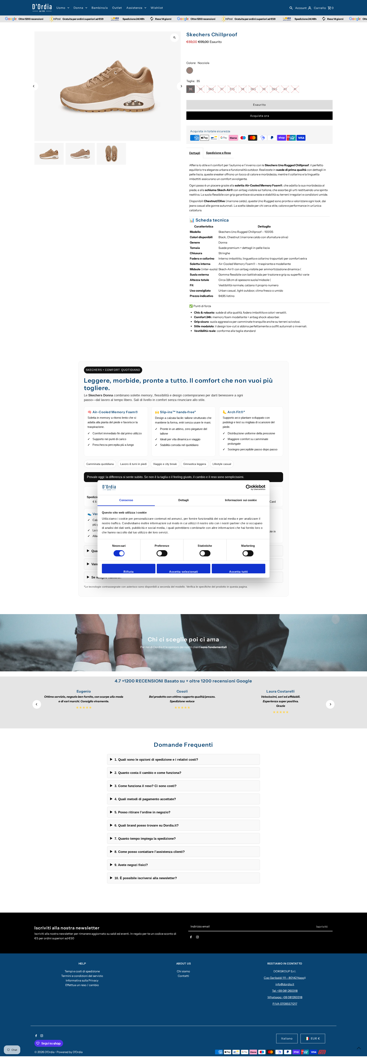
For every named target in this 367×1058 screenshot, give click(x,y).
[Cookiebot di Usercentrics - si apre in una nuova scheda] (248, 487)
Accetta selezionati (183, 571)
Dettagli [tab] (183, 500)
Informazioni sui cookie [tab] (241, 500)
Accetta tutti (238, 571)
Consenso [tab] (126, 500)
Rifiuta (128, 571)
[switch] (162, 553)
